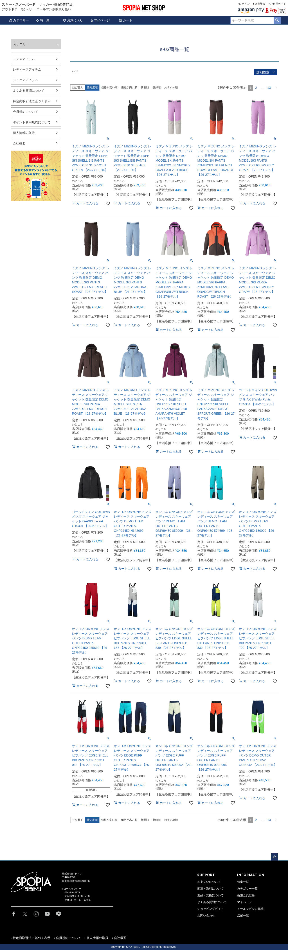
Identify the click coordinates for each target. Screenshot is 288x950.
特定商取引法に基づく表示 (32, 101)
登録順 (157, 87)
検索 (277, 20)
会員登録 (259, 3)
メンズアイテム (24, 59)
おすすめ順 (171, 87)
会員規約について (25, 111)
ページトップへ (274, 857)
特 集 (45, 20)
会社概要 (19, 143)
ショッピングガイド (210, 908)
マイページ (102, 20)
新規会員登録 (246, 895)
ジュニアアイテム (25, 80)
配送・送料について (210, 888)
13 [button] (269, 87)
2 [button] (256, 87)
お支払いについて (209, 881)
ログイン (244, 3)
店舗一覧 (243, 915)
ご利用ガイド (278, 3)
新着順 (145, 87)
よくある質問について (28, 90)
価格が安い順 (109, 87)
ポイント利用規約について (32, 122)
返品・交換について (210, 895)
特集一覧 (243, 881)
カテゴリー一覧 (247, 888)
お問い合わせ (206, 915)
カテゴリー (21, 20)
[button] (276, 88)
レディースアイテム (27, 69)
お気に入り (75, 20)
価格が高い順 (129, 87)
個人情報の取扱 (24, 133)
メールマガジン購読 (250, 908)
